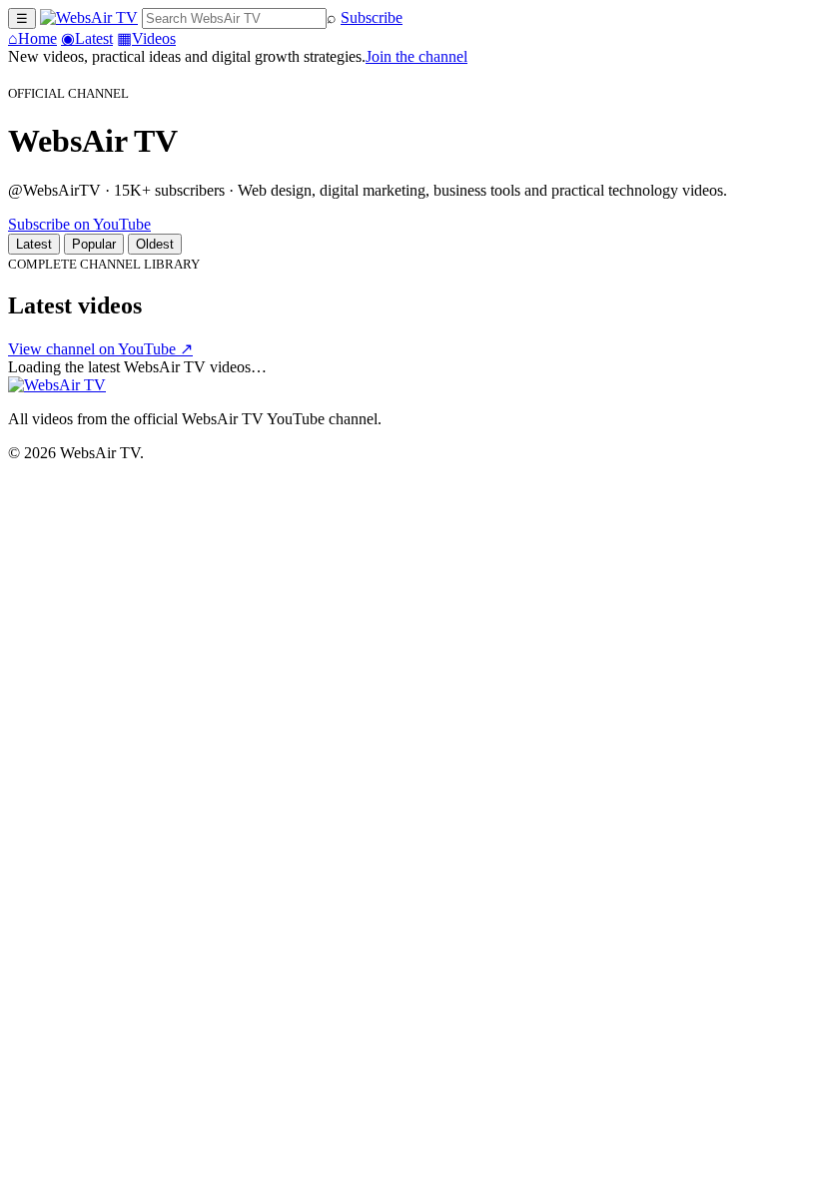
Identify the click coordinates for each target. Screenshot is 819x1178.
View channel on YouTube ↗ (100, 348)
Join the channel (416, 56)
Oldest (155, 244)
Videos (146, 38)
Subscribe (372, 17)
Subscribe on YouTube (79, 224)
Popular (94, 244)
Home (32, 38)
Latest (87, 38)
